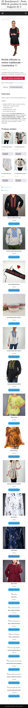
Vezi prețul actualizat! (13, 78)
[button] (26, 13)
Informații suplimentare (16, 87)
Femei (6, 18)
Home (2, 18)
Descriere (5, 87)
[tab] (5, 87)
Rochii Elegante (12, 18)
